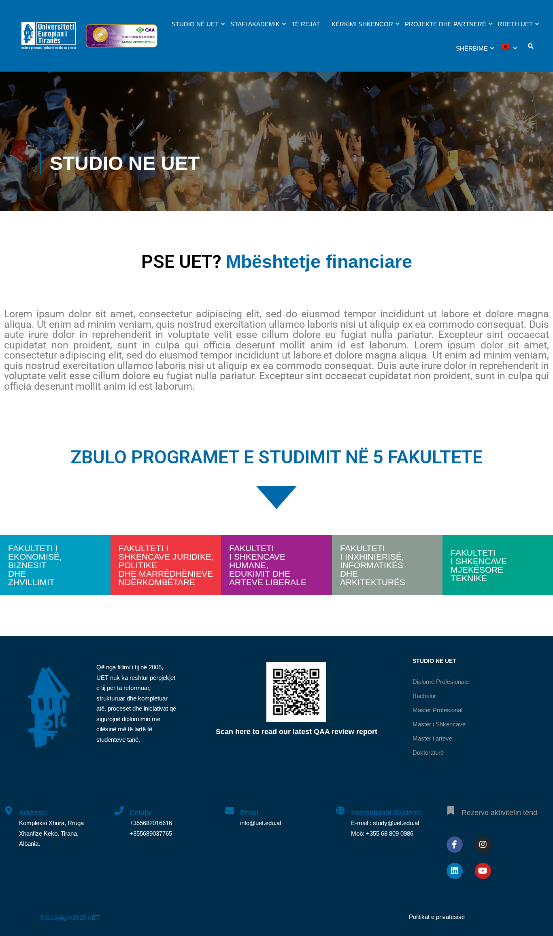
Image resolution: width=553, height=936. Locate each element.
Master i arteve (432, 738)
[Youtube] (483, 871)
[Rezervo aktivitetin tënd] (451, 806)
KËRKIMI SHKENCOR (362, 24)
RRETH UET (515, 24)
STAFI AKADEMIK (255, 24)
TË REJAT (305, 24)
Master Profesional (437, 710)
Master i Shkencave (439, 724)
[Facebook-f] (455, 844)
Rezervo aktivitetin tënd (499, 813)
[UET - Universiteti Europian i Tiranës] (48, 40)
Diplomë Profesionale (441, 681)
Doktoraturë (428, 752)
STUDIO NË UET (195, 24)
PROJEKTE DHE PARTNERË (445, 24)
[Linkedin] (455, 871)
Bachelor (424, 695)
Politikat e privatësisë (437, 916)
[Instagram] (483, 844)
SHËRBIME (472, 48)
